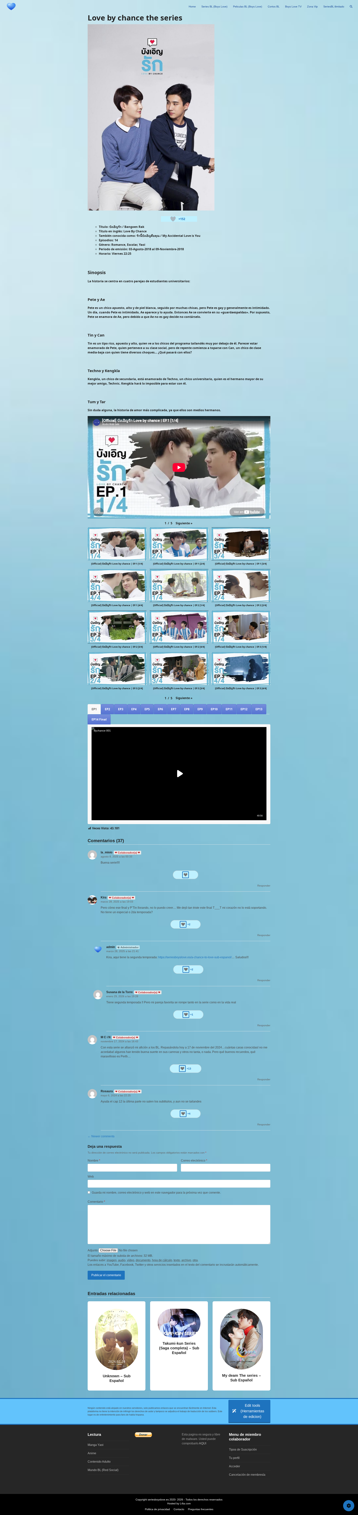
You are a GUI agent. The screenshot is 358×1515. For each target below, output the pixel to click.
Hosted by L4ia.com (179, 1503)
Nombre (94, 1160)
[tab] (94, 709)
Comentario (96, 1201)
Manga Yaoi (95, 1444)
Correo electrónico (194, 1160)
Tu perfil (234, 1457)
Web (91, 1176)
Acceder (234, 1466)
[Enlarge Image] (151, 117)
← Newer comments (101, 1136)
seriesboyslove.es (158, 1499)
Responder (263, 885)
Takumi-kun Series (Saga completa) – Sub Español (179, 1348)
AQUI (202, 1443)
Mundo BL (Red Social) (103, 1470)
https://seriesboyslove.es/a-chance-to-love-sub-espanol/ (195, 957)
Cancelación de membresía (247, 1474)
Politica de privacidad (157, 1509)
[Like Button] (173, 219)
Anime (92, 1453)
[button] (351, 6)
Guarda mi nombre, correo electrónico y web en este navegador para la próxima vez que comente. (156, 1192)
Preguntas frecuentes (200, 1509)
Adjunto (93, 1250)
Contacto (179, 1509)
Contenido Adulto (99, 1461)
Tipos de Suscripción (243, 1449)
